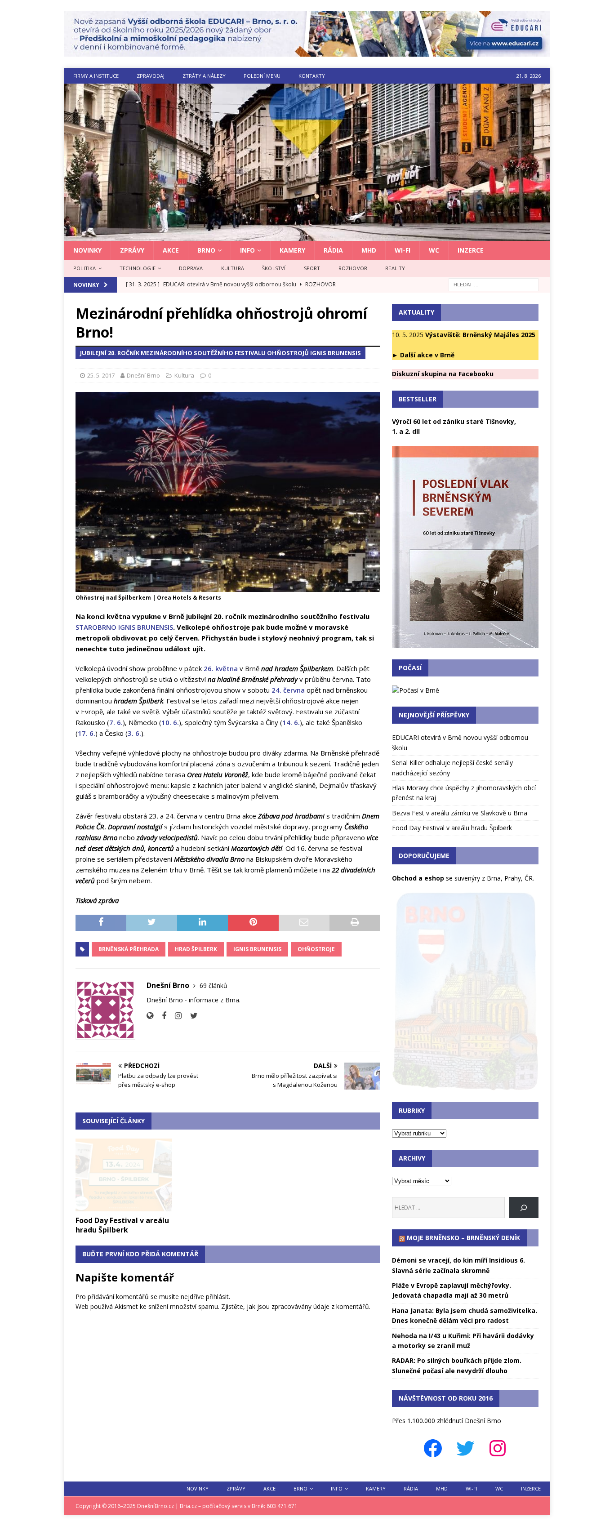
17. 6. (86, 733)
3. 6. (134, 733)
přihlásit (217, 1296)
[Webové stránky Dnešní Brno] (150, 1015)
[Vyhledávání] (493, 284)
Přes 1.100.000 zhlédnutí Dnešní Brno (446, 1420)
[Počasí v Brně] (415, 690)
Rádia (333, 250)
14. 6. (291, 722)
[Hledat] (523, 1207)
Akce (171, 250)
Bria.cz (188, 1506)
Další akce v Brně (427, 355)
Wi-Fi (402, 250)
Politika (84, 268)
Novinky (87, 250)
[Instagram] (497, 1448)
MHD (368, 250)
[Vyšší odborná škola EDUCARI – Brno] (307, 51)
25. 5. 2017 (101, 375)
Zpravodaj (151, 75)
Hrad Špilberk (196, 949)
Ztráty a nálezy (204, 75)
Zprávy (132, 250)
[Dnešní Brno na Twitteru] (190, 1015)
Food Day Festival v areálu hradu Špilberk (122, 1225)
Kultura (232, 268)
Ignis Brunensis (257, 949)
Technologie (138, 268)
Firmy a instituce (96, 75)
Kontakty (311, 75)
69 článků (213, 985)
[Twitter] (465, 1448)
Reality (395, 268)
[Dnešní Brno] (307, 235)
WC (434, 250)
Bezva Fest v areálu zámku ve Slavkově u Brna (459, 813)
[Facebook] (433, 1448)
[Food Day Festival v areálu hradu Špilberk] (124, 1175)
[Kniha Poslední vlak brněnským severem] (465, 642)
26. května (221, 668)
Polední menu (262, 75)
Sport (312, 268)
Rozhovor (353, 268)
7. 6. (116, 722)
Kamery (292, 250)
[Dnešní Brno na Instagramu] (175, 1015)
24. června (288, 689)
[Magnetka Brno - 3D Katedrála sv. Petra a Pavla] (465, 1085)
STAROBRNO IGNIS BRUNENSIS (124, 627)
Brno (206, 250)
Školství (274, 268)
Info (247, 250)
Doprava (191, 268)
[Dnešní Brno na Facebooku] (160, 1015)
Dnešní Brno (143, 375)
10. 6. (170, 722)
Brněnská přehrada (128, 949)
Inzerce (471, 250)
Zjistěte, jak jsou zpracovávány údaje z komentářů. (295, 1306)
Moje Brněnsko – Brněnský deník (463, 1237)
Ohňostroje (316, 949)
